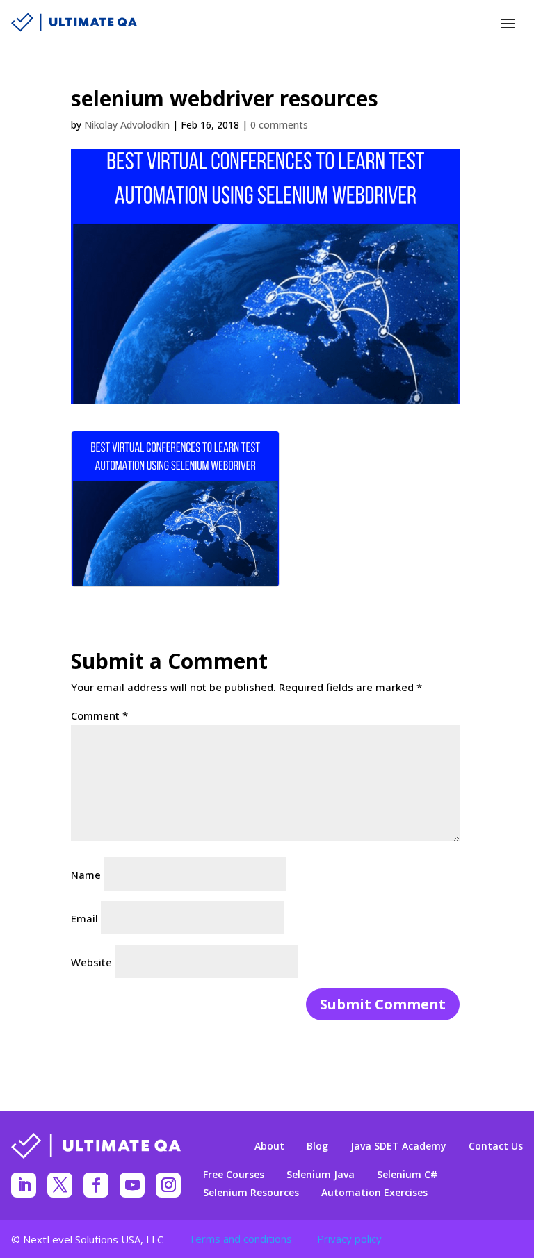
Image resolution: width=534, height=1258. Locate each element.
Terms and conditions (240, 1238)
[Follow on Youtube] (132, 1185)
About (269, 1146)
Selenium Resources (251, 1193)
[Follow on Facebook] (95, 1185)
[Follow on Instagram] (168, 1185)
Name (86, 875)
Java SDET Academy (398, 1146)
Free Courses (233, 1175)
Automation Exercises (374, 1193)
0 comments (279, 124)
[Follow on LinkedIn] (23, 1185)
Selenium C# (407, 1175)
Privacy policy (349, 1238)
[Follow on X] (59, 1185)
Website (91, 962)
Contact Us (496, 1146)
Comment (99, 715)
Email (84, 918)
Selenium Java (320, 1175)
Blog (317, 1146)
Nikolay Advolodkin (127, 124)
